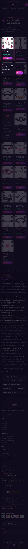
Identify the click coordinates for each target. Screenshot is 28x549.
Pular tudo (4, 72)
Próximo (19, 72)
